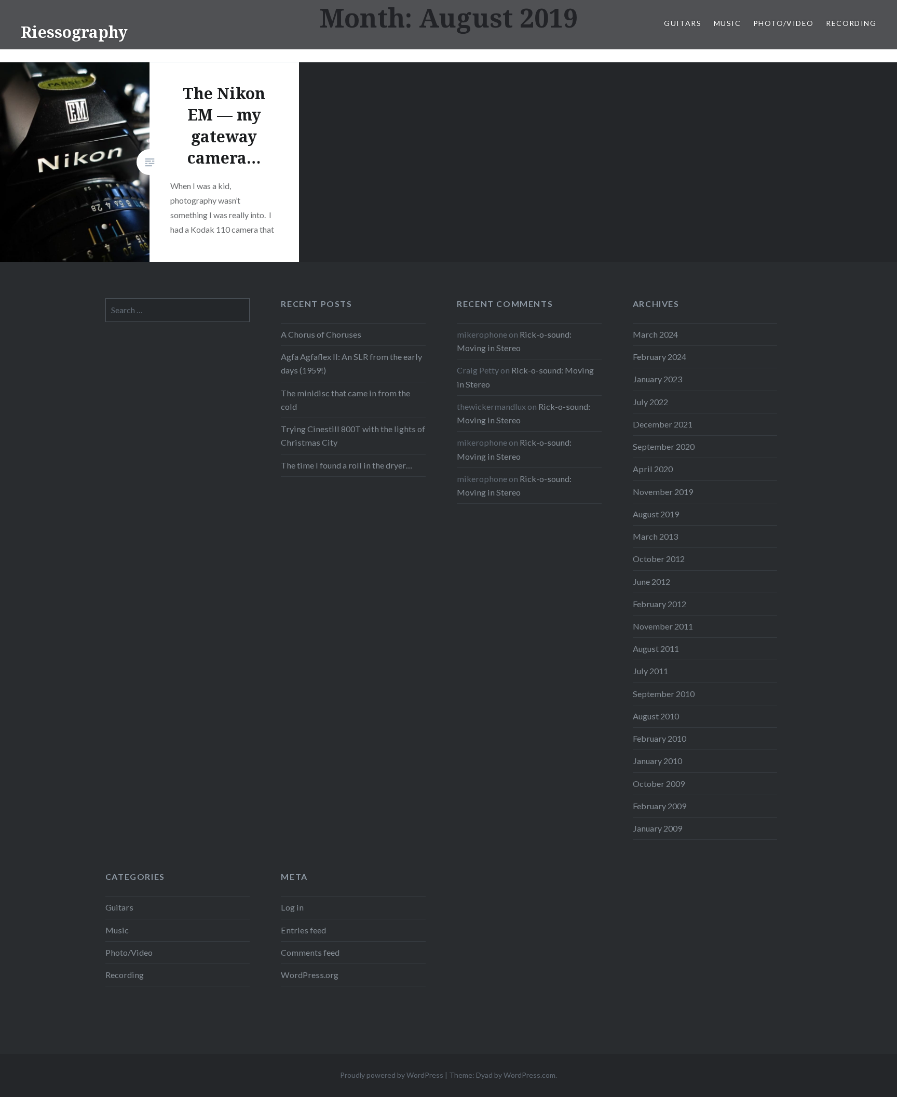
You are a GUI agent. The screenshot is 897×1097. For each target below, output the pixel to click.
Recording (851, 23)
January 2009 (657, 828)
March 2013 (655, 536)
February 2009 (659, 806)
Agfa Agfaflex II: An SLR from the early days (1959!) (351, 363)
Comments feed (310, 952)
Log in (292, 907)
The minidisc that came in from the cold (345, 399)
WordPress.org (309, 975)
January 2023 (657, 379)
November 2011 (663, 626)
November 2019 (663, 492)
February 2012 (659, 604)
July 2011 (650, 671)
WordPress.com (529, 1075)
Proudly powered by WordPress (391, 1075)
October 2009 (659, 783)
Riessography (74, 32)
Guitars (682, 23)
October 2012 (659, 559)
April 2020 (653, 469)
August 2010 (656, 716)
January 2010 (657, 761)
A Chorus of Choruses (321, 334)
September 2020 (664, 446)
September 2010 (664, 694)
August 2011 (656, 648)
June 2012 (651, 581)
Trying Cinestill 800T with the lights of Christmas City (353, 435)
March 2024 (655, 334)
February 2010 (659, 738)
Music (727, 23)
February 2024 (659, 357)
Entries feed (303, 930)
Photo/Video (783, 23)
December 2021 (662, 424)
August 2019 (656, 514)
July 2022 (650, 402)
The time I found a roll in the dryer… (346, 465)
